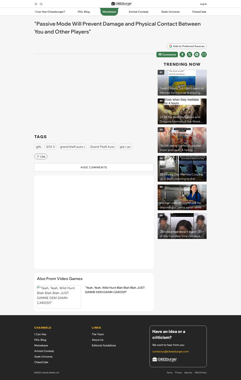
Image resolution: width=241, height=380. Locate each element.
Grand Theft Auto (102, 147)
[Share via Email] (204, 54)
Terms (169, 372)
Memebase (41, 345)
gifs (38, 147)
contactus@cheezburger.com (170, 351)
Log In (203, 3)
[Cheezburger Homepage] (121, 4)
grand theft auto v (72, 147)
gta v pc (125, 147)
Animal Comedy (44, 351)
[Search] (41, 4)
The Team (98, 334)
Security (188, 372)
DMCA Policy (201, 372)
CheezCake (41, 362)
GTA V (50, 147)
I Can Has (40, 334)
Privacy (178, 372)
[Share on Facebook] (182, 54)
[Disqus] (94, 224)
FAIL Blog (40, 339)
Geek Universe (43, 356)
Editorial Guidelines (104, 345)
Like (42, 156)
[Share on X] (189, 54)
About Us (97, 339)
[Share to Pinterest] (197, 54)
